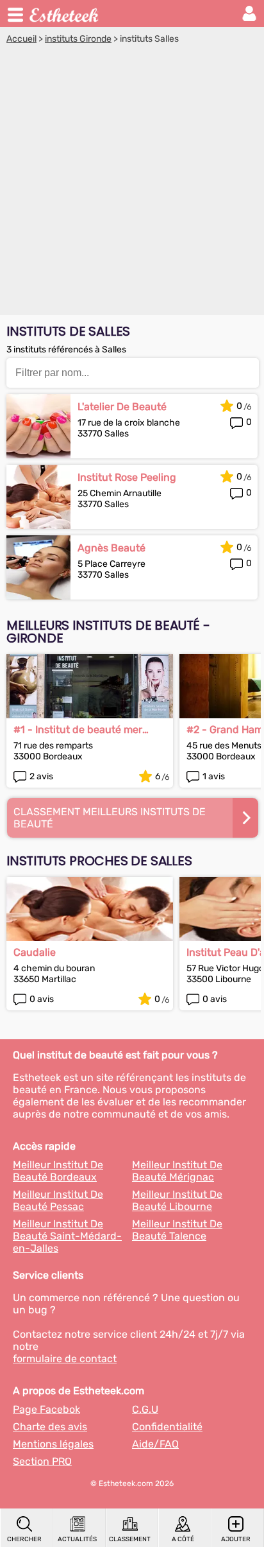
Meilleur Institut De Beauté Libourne (177, 1200)
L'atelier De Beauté (122, 407)
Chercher (24, 1539)
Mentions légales (53, 1444)
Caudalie (34, 952)
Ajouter (236, 1539)
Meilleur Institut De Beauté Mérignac (177, 1171)
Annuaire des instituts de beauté (64, 13)
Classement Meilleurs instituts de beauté (109, 818)
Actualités (77, 1539)
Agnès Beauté (111, 548)
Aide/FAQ (155, 1444)
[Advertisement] (132, 183)
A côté (183, 1539)
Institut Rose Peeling (127, 477)
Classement (130, 1539)
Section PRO (42, 1461)
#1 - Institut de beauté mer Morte (77, 729)
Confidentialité (167, 1427)
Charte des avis (50, 1427)
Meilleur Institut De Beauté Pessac (58, 1200)
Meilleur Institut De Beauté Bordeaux (58, 1171)
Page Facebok (46, 1409)
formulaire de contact (65, 1359)
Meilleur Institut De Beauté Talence (177, 1230)
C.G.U (145, 1409)
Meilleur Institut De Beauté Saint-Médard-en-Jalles (67, 1236)
